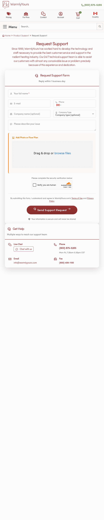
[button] (43, 15)
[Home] (6, 5)
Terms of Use (77, 198)
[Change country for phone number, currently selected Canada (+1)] (58, 104)
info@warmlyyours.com (25, 262)
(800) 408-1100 (66, 262)
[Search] (100, 26)
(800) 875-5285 (93, 4)
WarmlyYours (19, 4)
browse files (62, 153)
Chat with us (25, 249)
